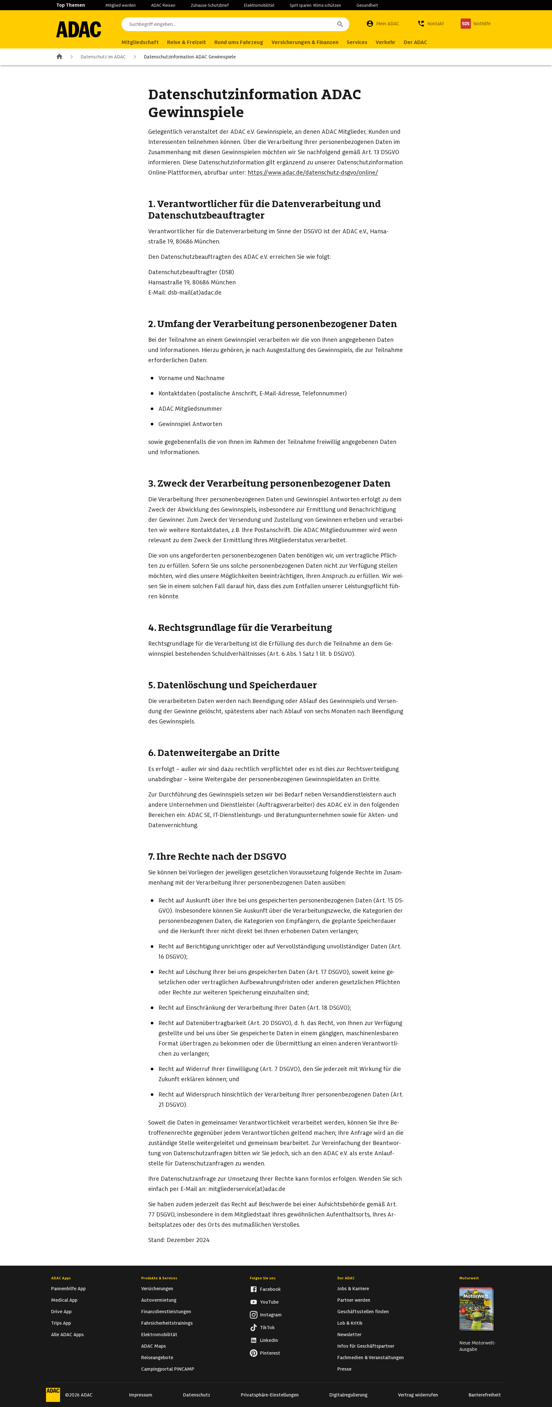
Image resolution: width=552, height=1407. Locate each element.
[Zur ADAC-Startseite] (78, 29)
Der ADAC (346, 1278)
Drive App (61, 1311)
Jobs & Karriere (353, 1288)
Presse (344, 1369)
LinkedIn (269, 1340)
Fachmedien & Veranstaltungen (370, 1357)
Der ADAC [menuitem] (415, 42)
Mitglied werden (120, 5)
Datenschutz (196, 1395)
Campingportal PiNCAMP (167, 1369)
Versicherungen (157, 1288)
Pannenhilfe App (68, 1288)
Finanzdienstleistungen (166, 1311)
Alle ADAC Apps (67, 1334)
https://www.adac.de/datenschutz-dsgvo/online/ (313, 172)
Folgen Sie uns (263, 1278)
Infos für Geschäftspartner (365, 1346)
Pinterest (270, 1353)
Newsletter (349, 1334)
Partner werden (353, 1300)
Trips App (61, 1323)
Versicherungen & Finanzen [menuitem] (305, 42)
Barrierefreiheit (485, 1395)
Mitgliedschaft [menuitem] (140, 42)
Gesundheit (367, 5)
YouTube (269, 1302)
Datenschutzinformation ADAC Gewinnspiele (190, 57)
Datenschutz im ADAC (103, 57)
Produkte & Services (159, 1278)
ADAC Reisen (163, 5)
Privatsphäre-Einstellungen (270, 1395)
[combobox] (235, 24)
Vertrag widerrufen (418, 1395)
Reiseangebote (157, 1357)
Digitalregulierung (348, 1395)
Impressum (140, 1395)
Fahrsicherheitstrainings (167, 1323)
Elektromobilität (259, 5)
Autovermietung (158, 1300)
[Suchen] (340, 24)
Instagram (271, 1315)
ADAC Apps (61, 1278)
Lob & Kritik (350, 1323)
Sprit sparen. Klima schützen (315, 5)
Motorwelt (469, 1278)
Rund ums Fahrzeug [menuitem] (238, 42)
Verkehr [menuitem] (385, 42)
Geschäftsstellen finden (363, 1311)
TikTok (267, 1327)
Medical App (64, 1300)
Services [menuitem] (357, 42)
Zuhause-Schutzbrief (210, 5)
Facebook (270, 1289)
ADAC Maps (153, 1346)
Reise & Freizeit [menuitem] (186, 42)
